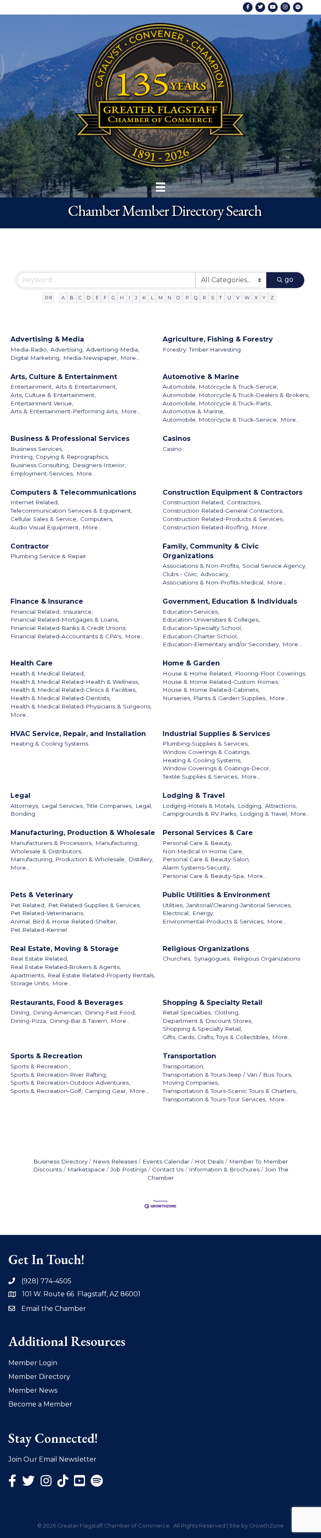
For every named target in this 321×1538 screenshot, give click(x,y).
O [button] (178, 298)
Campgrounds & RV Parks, (200, 813)
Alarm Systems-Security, (197, 867)
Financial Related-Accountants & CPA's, (66, 636)
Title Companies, (110, 805)
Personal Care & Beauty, (197, 843)
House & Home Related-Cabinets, (211, 689)
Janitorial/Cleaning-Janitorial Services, (239, 905)
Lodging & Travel (194, 795)
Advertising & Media (47, 339)
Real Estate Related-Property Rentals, (101, 975)
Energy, (203, 913)
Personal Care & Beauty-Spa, (204, 876)
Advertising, (67, 349)
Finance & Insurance (46, 601)
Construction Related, (193, 502)
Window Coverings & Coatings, (206, 752)
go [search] (289, 279)
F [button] (105, 298)
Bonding (22, 813)
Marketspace (86, 1169)
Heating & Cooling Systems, (202, 760)
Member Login (32, 1363)
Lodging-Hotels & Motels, (199, 805)
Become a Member (40, 1404)
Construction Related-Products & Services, (223, 519)
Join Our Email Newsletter (52, 1459)
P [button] (187, 298)
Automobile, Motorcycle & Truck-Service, (220, 386)
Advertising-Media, (112, 349)
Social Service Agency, (274, 565)
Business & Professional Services (70, 439)
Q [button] (196, 298)
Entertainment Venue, (41, 403)
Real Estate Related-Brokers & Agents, (65, 967)
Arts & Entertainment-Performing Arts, (64, 411)
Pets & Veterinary (41, 895)
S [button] (212, 298)
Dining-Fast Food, (110, 1012)
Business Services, (36, 448)
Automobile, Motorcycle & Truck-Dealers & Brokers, (236, 395)
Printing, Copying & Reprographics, (59, 456)
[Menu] (160, 187)
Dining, (20, 1012)
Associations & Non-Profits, (201, 565)
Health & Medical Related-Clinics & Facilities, (73, 689)
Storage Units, (30, 983)
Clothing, (226, 1012)
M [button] (160, 298)
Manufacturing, (116, 843)
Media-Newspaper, (90, 357)
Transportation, (183, 1066)
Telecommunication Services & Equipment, (71, 510)
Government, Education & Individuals (230, 601)
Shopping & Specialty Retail (212, 1003)
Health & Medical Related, (47, 673)
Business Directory (60, 1161)
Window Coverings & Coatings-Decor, (216, 768)
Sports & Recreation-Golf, (46, 1091)
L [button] (152, 298)
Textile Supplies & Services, (201, 776)
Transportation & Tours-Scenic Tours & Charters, (230, 1091)
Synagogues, (212, 958)
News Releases (115, 1161)
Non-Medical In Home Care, (203, 851)
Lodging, (250, 805)
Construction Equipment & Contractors (233, 492)
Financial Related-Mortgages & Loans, (64, 619)
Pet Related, (28, 905)
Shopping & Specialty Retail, (202, 1028)
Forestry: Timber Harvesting (202, 349)
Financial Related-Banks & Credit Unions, (68, 628)
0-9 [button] (48, 298)
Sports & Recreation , (40, 1066)
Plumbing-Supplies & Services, (206, 743)
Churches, (177, 958)
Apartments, (27, 975)
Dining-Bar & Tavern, (79, 1020)
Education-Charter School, (200, 636)
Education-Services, (191, 611)
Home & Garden (191, 663)
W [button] (247, 298)
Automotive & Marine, (193, 411)
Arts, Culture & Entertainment (63, 377)
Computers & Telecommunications (73, 492)
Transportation (189, 1056)
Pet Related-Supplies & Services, (94, 905)
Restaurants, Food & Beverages (66, 1003)
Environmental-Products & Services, (214, 921)
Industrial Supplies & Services (216, 734)
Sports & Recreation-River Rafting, (58, 1074)
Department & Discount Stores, (207, 1020)
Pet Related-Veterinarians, (47, 913)
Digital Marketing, (35, 357)
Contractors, (244, 502)
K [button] (144, 298)
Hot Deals (209, 1161)
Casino (172, 448)
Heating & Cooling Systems (49, 743)
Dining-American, (57, 1012)
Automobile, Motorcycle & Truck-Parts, (217, 403)
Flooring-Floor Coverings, (270, 673)
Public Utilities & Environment (216, 895)
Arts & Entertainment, (86, 386)
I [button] (129, 298)
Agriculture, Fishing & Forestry (218, 339)
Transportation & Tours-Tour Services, (215, 1099)
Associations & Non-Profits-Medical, (214, 582)
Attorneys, (24, 805)
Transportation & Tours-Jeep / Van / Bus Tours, (227, 1074)
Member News (32, 1390)
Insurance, (78, 611)
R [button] (204, 298)
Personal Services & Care (208, 833)
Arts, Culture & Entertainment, (53, 395)
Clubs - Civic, (180, 574)
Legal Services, (63, 805)
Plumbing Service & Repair (48, 556)
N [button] (169, 298)
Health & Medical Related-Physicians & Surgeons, (81, 706)
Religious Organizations (206, 949)
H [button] (122, 298)
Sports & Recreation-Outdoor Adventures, (70, 1082)
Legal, (143, 805)
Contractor (29, 546)
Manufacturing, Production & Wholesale (82, 833)
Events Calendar (166, 1161)
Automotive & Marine (201, 377)
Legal (20, 795)
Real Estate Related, (39, 958)
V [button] (237, 298)
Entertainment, (31, 386)
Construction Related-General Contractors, (223, 510)
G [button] (113, 298)
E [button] (97, 298)
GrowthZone (266, 1525)
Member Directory (39, 1377)
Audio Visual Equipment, (45, 527)
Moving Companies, (191, 1082)
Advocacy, (215, 574)
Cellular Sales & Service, (44, 519)
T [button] (220, 298)
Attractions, (281, 805)
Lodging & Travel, (264, 813)
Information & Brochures (224, 1169)
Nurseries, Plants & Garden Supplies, (215, 698)
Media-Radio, (29, 349)
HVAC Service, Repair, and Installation (78, 734)
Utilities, (173, 905)
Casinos (177, 439)
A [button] (63, 298)
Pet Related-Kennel (38, 929)
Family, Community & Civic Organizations (211, 551)
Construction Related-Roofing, (206, 527)
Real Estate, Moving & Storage (64, 949)
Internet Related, (34, 502)
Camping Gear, (106, 1091)
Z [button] (272, 298)
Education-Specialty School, (202, 628)
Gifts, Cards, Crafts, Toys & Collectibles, (216, 1037)
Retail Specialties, (187, 1012)
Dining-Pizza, (28, 1020)
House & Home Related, (197, 673)
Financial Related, (35, 611)
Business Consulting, (40, 465)
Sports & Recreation (46, 1056)
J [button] (136, 298)
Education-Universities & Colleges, (211, 619)
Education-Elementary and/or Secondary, (221, 644)
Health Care (31, 663)
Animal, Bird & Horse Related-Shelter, (63, 921)
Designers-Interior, (99, 465)
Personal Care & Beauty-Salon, (206, 859)
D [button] (88, 298)
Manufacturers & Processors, (51, 843)
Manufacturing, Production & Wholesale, (68, 859)
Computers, (96, 519)
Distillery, (140, 859)
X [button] (256, 298)
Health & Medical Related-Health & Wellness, (74, 681)
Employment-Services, (42, 473)
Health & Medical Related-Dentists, (60, 698)
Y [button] (263, 298)
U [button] (229, 298)
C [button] (80, 298)
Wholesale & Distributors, (46, 851)
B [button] (72, 298)
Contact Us (167, 1169)
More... (130, 357)
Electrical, (176, 913)
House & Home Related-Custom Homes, (221, 681)
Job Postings (128, 1169)
